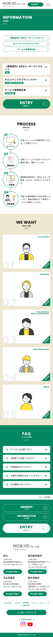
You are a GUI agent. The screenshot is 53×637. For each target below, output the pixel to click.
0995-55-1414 (16, 564)
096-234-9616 (41, 589)
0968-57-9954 (16, 586)
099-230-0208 (41, 567)
